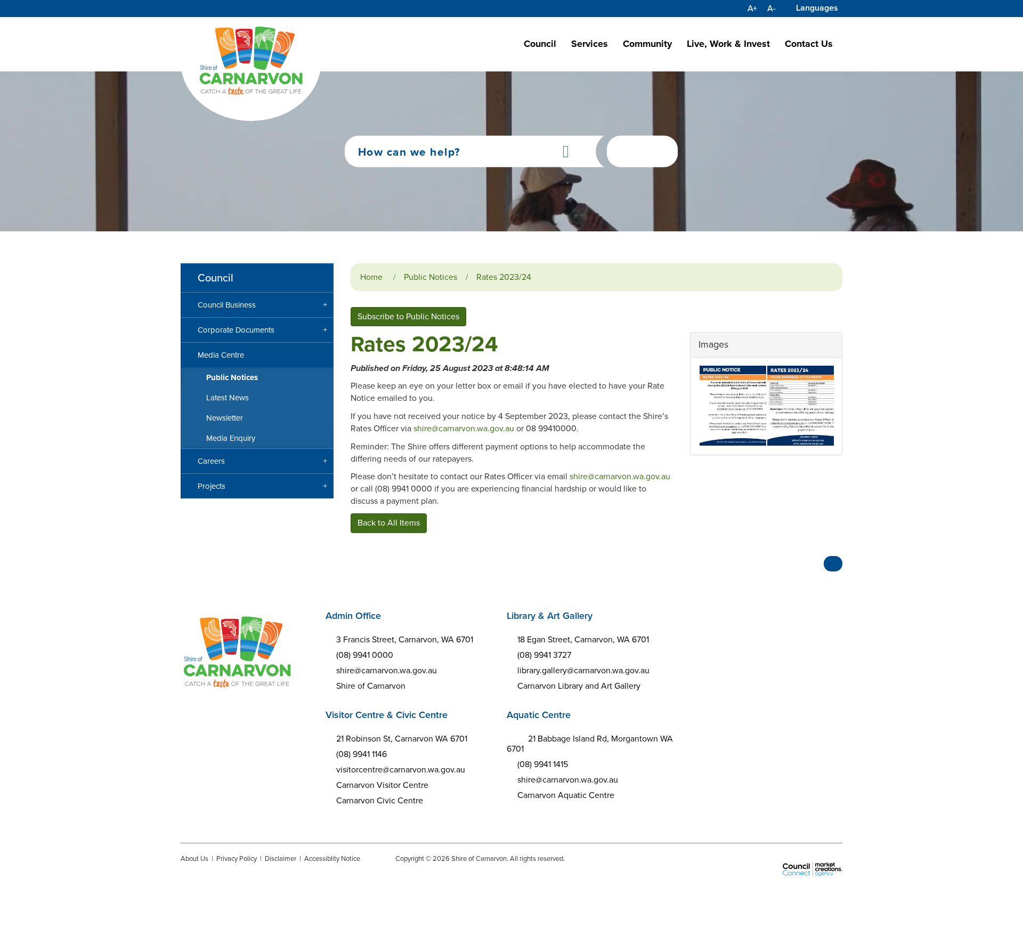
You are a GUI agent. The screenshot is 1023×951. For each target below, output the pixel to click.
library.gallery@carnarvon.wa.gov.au (583, 670)
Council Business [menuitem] (227, 305)
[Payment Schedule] (800, 406)
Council (540, 44)
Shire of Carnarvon (370, 686)
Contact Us (809, 44)
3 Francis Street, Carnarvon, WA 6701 (404, 639)
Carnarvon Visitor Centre (382, 785)
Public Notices (430, 277)
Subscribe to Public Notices (408, 316)
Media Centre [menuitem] (221, 355)
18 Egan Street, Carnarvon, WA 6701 (583, 639)
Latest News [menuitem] (227, 398)
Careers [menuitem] (211, 461)
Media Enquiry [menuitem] (230, 438)
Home (371, 277)
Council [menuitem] (215, 278)
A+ (752, 8)
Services (589, 44)
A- (771, 8)
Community (647, 44)
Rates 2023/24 (503, 277)
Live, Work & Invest (728, 44)
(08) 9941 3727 (544, 655)
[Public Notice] (732, 406)
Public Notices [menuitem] (232, 377)
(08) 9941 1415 (542, 764)
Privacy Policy (236, 858)
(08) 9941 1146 (361, 754)
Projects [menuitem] (211, 486)
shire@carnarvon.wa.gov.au (463, 428)
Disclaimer (280, 858)
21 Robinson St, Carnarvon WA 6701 (401, 738)
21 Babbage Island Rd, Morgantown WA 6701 (590, 743)
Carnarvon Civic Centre (379, 800)
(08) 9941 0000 (364, 655)
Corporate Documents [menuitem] (236, 330)
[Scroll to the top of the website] (833, 563)
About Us (194, 858)
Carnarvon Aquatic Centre (565, 795)
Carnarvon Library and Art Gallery (578, 686)
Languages (817, 8)
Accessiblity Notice (332, 858)
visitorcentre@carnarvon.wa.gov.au (400, 769)
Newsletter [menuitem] (224, 418)
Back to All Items (389, 523)
